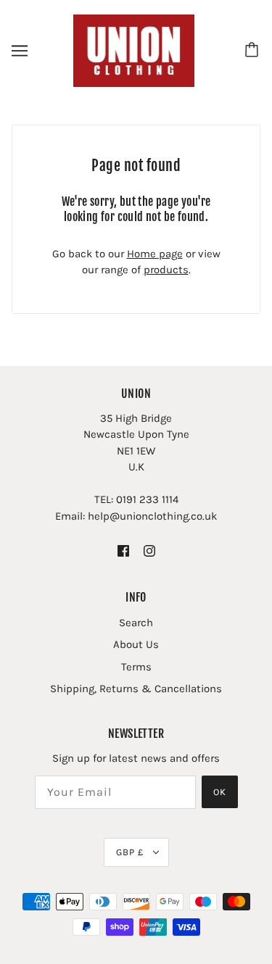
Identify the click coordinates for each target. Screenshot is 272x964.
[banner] (134, 50)
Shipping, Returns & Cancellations (136, 688)
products (166, 269)
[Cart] (254, 50)
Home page (155, 253)
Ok (219, 791)
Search (136, 622)
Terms (136, 666)
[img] (123, 550)
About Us (136, 644)
